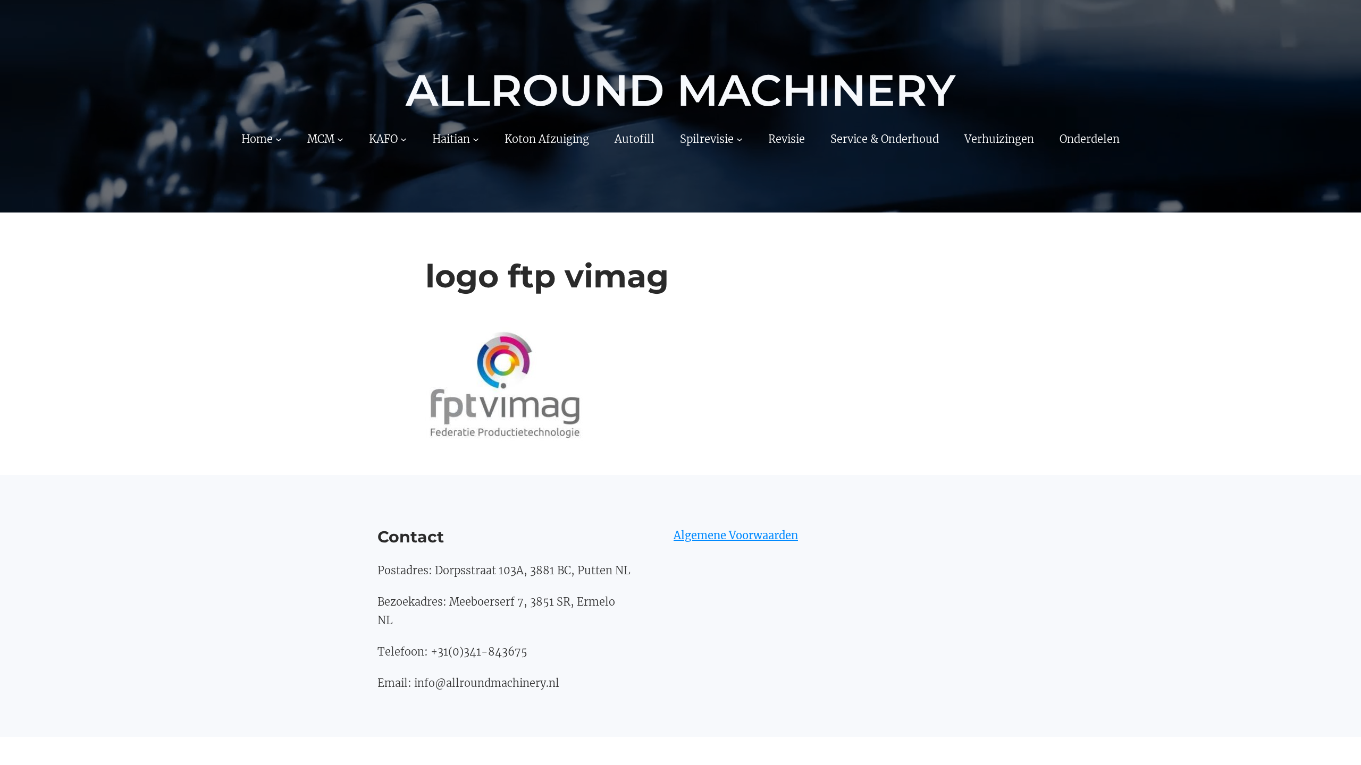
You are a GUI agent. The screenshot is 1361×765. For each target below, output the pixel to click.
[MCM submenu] (340, 138)
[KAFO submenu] (403, 138)
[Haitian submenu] (476, 138)
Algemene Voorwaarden (736, 535)
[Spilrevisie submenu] (739, 138)
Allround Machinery (680, 90)
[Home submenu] (278, 138)
